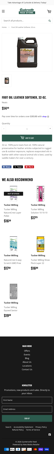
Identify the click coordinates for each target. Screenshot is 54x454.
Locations (27, 365)
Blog (27, 358)
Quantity (6, 123)
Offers (27, 350)
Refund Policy (18, 430)
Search (8, 427)
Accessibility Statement (23, 427)
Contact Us (27, 369)
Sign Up (27, 418)
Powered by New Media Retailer (26, 444)
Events (27, 354)
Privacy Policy (41, 427)
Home (4, 27)
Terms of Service (33, 430)
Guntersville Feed (29, 442)
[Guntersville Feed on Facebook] (50, 434)
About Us (27, 362)
